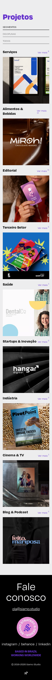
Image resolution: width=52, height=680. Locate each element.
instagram (9, 643)
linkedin (44, 643)
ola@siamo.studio (26, 608)
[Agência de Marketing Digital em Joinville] (26, 673)
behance (28, 643)
